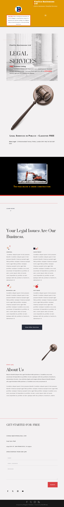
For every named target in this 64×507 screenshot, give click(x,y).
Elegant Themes (28, 505)
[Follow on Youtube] (22, 491)
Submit (52, 484)
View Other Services (32, 327)
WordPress (44, 505)
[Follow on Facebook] (7, 491)
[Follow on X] (12, 491)
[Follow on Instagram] (17, 491)
